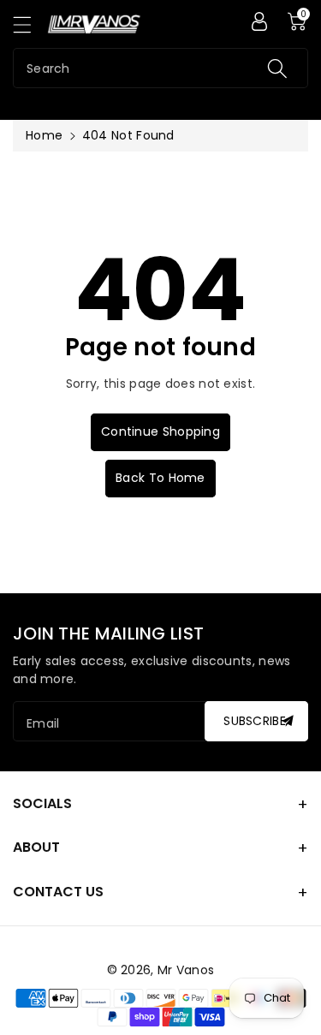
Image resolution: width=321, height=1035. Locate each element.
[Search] (277, 68)
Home (44, 135)
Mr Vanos (186, 969)
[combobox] (160, 68)
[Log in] (259, 21)
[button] (30, 24)
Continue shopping (160, 431)
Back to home (160, 477)
